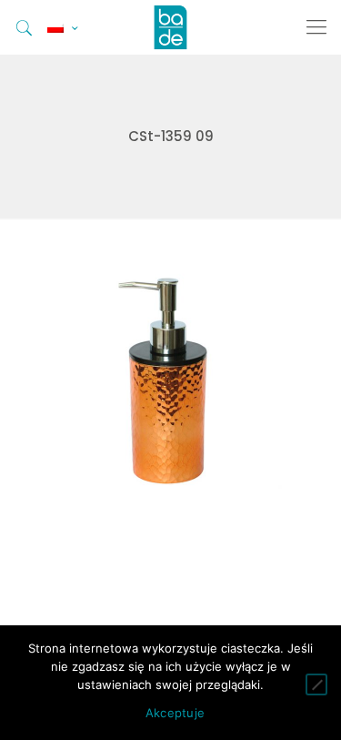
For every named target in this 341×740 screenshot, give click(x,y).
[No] (316, 684)
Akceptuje (175, 712)
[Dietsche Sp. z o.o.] (170, 27)
